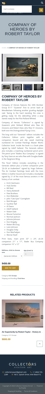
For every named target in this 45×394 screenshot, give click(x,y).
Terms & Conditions (30, 391)
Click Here (21, 278)
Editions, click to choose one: (11, 251)
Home (4, 48)
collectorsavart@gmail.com (16, 372)
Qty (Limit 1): (28, 250)
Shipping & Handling (14, 391)
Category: (5, 276)
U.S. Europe (13, 276)
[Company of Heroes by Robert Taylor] (22, 68)
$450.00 (6, 263)
